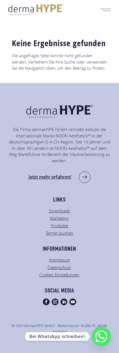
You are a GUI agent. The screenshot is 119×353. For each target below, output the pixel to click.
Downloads (59, 210)
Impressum (59, 260)
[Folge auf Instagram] (55, 302)
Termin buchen (59, 233)
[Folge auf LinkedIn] (64, 302)
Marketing (59, 218)
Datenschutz (59, 267)
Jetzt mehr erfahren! (50, 177)
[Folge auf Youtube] (72, 302)
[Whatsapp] (101, 336)
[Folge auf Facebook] (46, 302)
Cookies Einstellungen (59, 275)
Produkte (59, 225)
